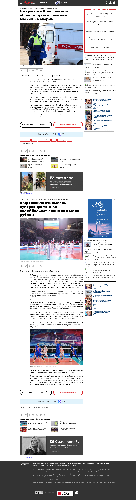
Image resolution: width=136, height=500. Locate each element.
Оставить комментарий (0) (68, 124)
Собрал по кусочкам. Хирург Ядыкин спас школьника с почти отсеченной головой (104, 257)
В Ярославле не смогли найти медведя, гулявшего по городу (100, 38)
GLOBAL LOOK (34, 66)
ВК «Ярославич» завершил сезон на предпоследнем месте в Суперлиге (70, 423)
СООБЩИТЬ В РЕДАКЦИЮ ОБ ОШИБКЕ (66, 465)
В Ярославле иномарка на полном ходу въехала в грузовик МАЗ (70, 159)
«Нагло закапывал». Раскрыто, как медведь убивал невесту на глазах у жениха (104, 85)
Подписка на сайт (38, 465)
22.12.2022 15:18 (24, 8)
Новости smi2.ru (26, 194)
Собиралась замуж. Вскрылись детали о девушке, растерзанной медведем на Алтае (103, 72)
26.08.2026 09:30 (25, 199)
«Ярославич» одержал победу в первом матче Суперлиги (38, 428)
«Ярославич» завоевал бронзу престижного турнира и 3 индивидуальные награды (37, 423)
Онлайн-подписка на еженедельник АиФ (96, 463)
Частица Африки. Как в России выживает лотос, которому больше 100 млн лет (104, 65)
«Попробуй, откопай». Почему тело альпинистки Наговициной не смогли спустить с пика (104, 244)
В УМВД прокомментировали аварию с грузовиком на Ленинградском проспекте (37, 159)
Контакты (50, 465)
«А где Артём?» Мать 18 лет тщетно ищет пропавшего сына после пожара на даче (103, 59)
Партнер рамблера (50, 492)
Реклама (63, 463)
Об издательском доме (40, 463)
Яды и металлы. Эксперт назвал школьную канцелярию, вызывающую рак (103, 79)
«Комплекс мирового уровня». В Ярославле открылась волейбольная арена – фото (100, 15)
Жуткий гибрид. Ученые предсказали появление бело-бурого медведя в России (104, 92)
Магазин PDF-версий (74, 463)
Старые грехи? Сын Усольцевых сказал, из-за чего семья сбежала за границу (104, 251)
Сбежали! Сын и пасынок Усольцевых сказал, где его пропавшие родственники (104, 270)
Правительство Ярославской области (32, 261)
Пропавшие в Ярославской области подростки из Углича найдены (100, 46)
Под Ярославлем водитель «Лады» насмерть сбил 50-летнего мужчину (39, 166)
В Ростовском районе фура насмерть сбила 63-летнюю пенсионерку (68, 166)
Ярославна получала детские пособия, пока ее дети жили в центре (100, 31)
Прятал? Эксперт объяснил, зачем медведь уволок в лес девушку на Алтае (103, 264)
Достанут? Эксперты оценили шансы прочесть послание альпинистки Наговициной (104, 277)
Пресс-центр (54, 463)
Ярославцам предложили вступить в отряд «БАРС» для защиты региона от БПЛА (100, 22)
